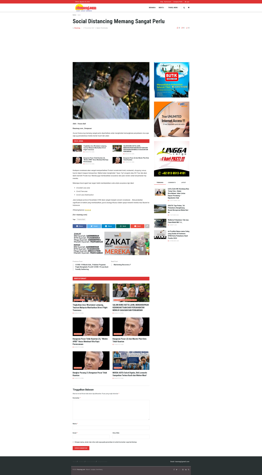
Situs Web (116, 433)
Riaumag (77, 28)
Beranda (152, 7)
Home (74, 15)
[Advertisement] (131, 44)
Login (187, 1)
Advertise (81, 461)
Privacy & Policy (90, 461)
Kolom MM (77, 334)
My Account (167, 1)
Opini (79, 15)
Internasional (79, 300)
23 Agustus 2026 (89, 164)
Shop (161, 1)
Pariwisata (104, 28)
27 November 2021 (88, 28)
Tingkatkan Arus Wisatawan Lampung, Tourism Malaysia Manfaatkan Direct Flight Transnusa (95, 147)
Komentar (77, 398)
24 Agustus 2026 (89, 152)
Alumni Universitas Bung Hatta (125, 300)
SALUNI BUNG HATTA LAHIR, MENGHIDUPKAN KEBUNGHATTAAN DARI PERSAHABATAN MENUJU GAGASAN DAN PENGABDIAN (131, 307)
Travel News (173, 7)
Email (75, 433)
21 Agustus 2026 (129, 162)
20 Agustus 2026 (118, 378)
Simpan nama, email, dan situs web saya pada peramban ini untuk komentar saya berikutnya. (106, 442)
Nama (75, 424)
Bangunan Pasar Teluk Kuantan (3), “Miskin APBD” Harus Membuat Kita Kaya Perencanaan (95, 159)
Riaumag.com (81, 469)
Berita (161, 7)
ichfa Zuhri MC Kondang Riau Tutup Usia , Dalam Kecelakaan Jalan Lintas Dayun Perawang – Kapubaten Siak (178, 193)
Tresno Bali (81, 219)
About (74, 461)
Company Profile (177, 1)
